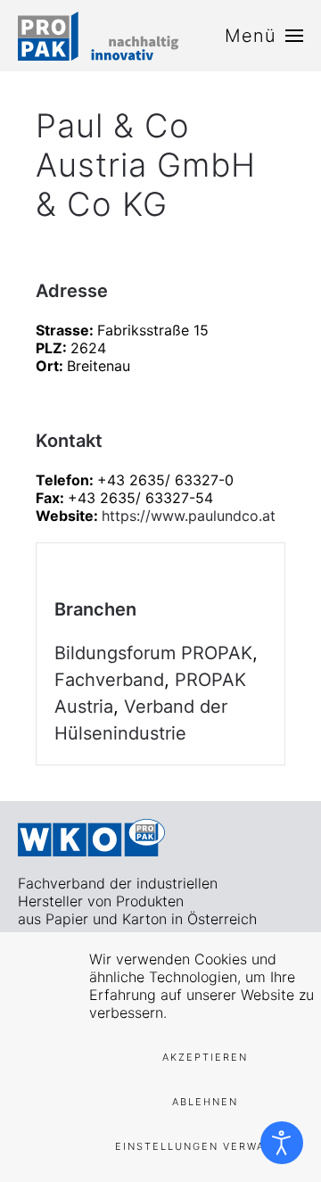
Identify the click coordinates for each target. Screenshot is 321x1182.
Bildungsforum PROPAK (153, 653)
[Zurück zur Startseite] (98, 35)
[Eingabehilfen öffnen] (281, 1142)
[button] (264, 35)
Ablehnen (205, 1101)
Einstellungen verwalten (205, 1146)
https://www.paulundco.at (189, 516)
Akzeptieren (205, 1057)
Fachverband (109, 679)
